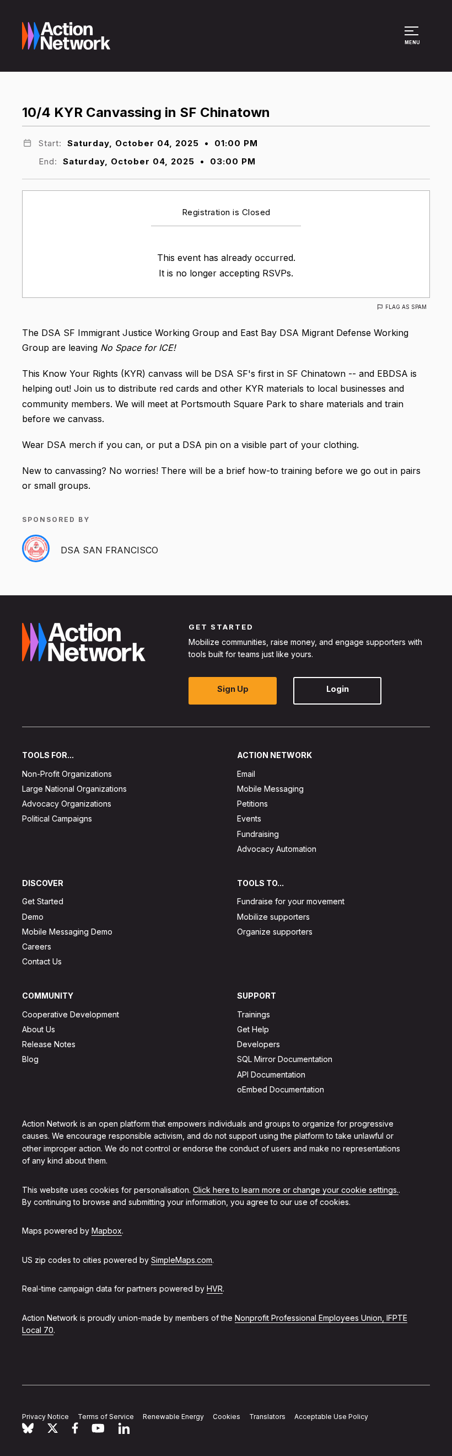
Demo (33, 916)
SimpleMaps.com (181, 1260)
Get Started (42, 901)
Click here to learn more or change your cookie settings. (296, 1189)
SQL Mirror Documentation (284, 1059)
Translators (267, 1416)
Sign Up (233, 689)
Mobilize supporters (273, 916)
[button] (413, 40)
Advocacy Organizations (66, 803)
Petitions (252, 803)
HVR (215, 1288)
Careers (36, 946)
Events (249, 818)
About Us (38, 1029)
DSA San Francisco (109, 550)
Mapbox (107, 1230)
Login (337, 689)
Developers (258, 1044)
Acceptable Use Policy (331, 1416)
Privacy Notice (45, 1416)
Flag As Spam (406, 306)
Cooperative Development (70, 1014)
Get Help (253, 1029)
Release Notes (49, 1044)
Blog (30, 1059)
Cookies (226, 1416)
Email (246, 773)
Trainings (253, 1014)
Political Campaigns (57, 818)
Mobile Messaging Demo (67, 931)
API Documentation (271, 1074)
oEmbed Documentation (280, 1089)
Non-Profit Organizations (67, 773)
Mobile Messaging (270, 788)
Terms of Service (106, 1416)
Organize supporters (275, 931)
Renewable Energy (173, 1416)
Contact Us (42, 961)
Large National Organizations (74, 788)
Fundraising (258, 834)
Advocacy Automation (276, 849)
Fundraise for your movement (291, 901)
